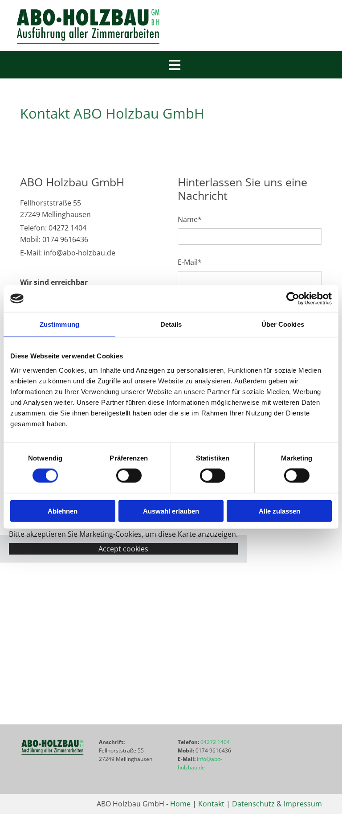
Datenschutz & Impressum (277, 804)
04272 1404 (215, 742)
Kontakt (211, 804)
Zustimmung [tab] (59, 324)
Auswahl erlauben (171, 510)
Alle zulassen (279, 510)
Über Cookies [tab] (282, 324)
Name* (190, 219)
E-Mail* (190, 262)
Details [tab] (171, 324)
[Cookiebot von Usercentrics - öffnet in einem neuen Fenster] (293, 298)
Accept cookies (123, 549)
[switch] (129, 476)
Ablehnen (62, 510)
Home (180, 804)
